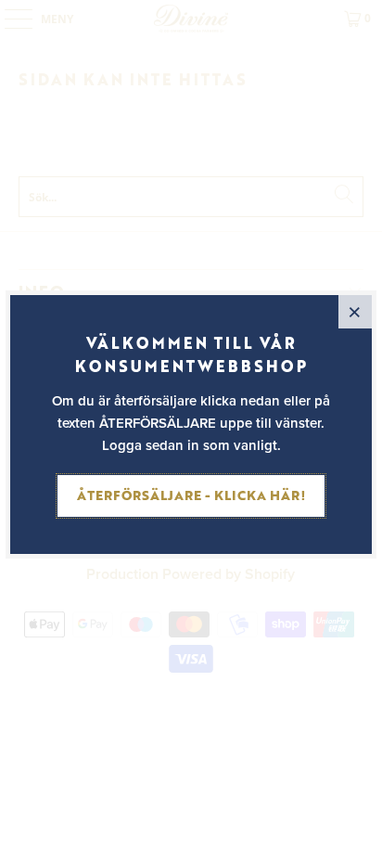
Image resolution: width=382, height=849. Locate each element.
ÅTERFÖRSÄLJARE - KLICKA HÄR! (191, 495)
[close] (355, 311)
